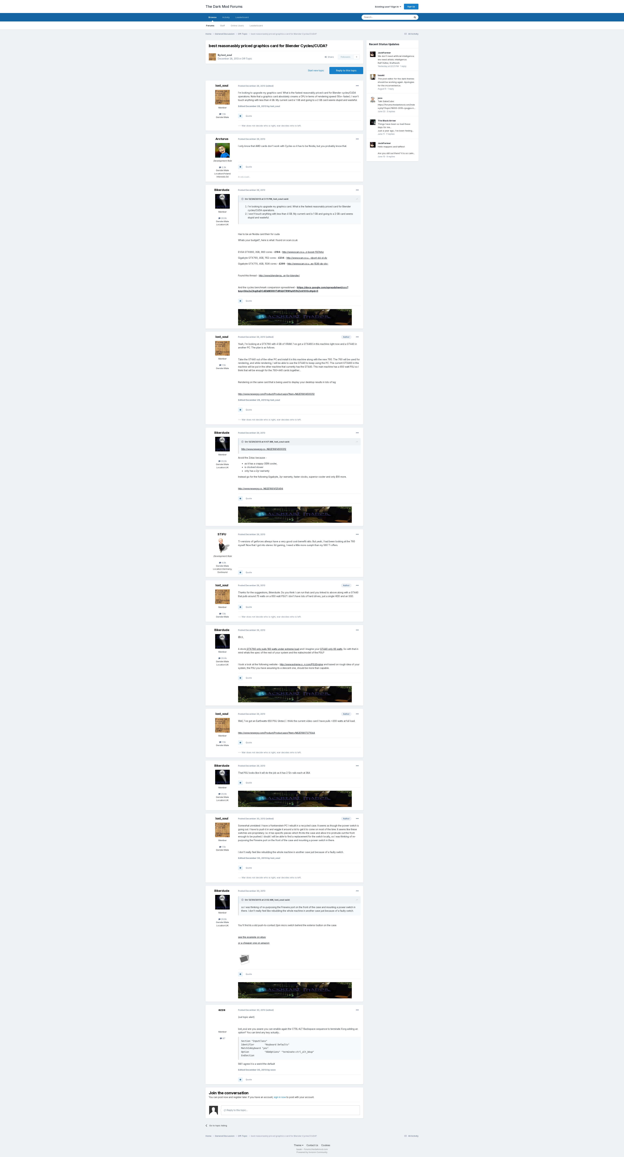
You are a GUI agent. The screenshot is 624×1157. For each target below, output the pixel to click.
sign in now (280, 1097)
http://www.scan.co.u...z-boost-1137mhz (303, 252)
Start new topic (316, 70)
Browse (212, 17)
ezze (221, 1010)
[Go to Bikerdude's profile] (222, 201)
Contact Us (312, 1145)
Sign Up (411, 6)
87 (223, 1038)
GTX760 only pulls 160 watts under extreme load (272, 649)
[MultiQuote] (240, 116)
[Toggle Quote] (242, 199)
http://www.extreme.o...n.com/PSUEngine (301, 664)
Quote (249, 116)
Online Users (237, 25)
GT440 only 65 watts (331, 649)
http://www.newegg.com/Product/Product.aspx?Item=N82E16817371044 (276, 732)
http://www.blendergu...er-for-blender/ (279, 275)
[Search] (414, 17)
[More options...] (357, 86)
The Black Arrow (387, 120)
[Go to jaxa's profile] (373, 99)
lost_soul (226, 55)
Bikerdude (221, 190)
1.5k (223, 114)
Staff (222, 25)
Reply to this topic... (236, 1110)
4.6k (223, 562)
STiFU (222, 534)
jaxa (380, 98)
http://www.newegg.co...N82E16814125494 (260, 488)
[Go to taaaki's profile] (373, 77)
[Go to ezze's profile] (222, 1021)
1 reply (403, 66)
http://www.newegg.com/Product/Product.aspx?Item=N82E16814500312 (276, 394)
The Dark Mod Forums (224, 6)
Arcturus (221, 139)
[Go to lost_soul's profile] (212, 56)
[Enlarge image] (244, 959)
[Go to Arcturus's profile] (222, 150)
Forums (210, 25)
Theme (298, 1145)
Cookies (325, 1145)
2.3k (223, 167)
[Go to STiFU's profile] (222, 545)
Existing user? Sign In (387, 6)
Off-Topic (247, 58)
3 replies (391, 111)
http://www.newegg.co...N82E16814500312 (263, 449)
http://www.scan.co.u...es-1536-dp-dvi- (307, 263)
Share (330, 57)
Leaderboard (256, 25)
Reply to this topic (346, 70)
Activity (226, 17)
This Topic (402, 17)
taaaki (381, 75)
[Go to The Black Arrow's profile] (373, 122)
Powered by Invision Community (312, 1152)
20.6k (224, 218)
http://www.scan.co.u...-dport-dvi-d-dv (306, 257)
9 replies (391, 156)
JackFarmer (384, 52)
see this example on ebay (252, 937)
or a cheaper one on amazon (253, 943)
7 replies (390, 134)
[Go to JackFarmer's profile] (373, 54)
